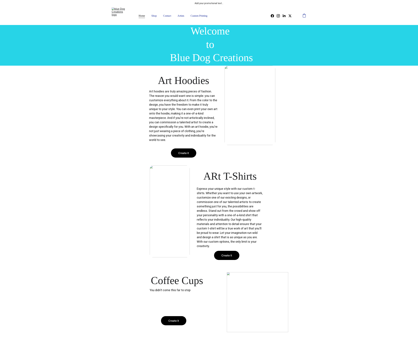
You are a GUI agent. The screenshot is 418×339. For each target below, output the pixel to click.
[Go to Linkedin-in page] (285, 15)
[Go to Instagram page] (279, 15)
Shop (154, 15)
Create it (183, 153)
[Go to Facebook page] (274, 15)
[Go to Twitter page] (290, 15)
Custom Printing (199, 15)
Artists (180, 15)
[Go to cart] (304, 15)
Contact (167, 15)
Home (142, 15)
